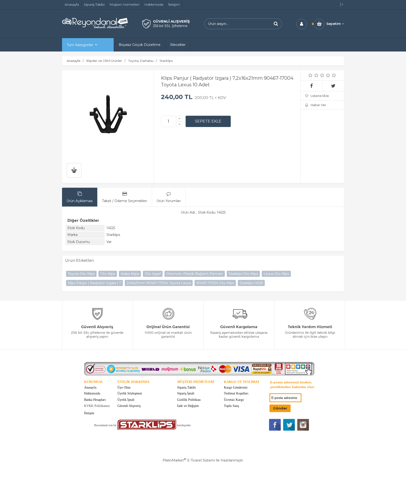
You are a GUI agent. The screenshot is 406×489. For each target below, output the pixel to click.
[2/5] (313, 75)
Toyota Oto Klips (81, 274)
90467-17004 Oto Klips (215, 283)
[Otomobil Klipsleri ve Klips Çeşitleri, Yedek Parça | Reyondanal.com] (95, 27)
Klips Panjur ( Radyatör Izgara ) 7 (94, 283)
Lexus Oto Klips (276, 274)
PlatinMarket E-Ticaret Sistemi (189, 460)
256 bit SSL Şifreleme (170, 26)
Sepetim (333, 24)
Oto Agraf (153, 274)
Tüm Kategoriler (80, 45)
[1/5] (310, 75)
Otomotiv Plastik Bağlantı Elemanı (194, 274)
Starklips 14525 (251, 283)
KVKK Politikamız (97, 406)
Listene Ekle (320, 96)
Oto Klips (107, 274)
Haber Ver (318, 105)
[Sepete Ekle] (208, 121)
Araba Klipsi (130, 274)
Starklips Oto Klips (243, 274)
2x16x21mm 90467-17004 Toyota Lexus (159, 283)
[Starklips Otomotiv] (146, 428)
